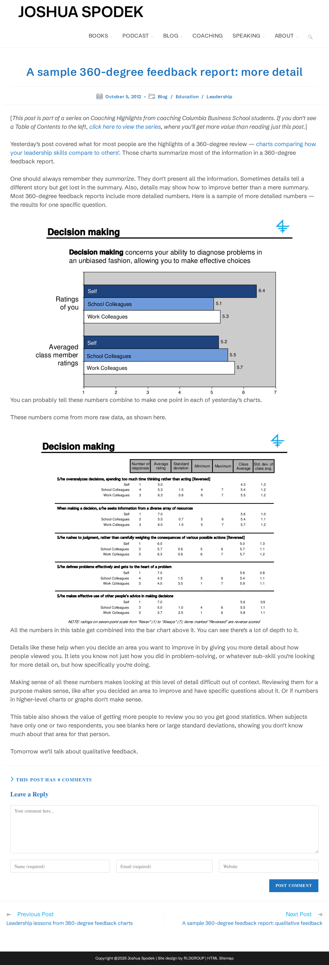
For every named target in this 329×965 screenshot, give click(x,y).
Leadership (220, 97)
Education (187, 97)
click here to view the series (125, 126)
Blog (163, 97)
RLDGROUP (194, 958)
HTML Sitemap (220, 958)
